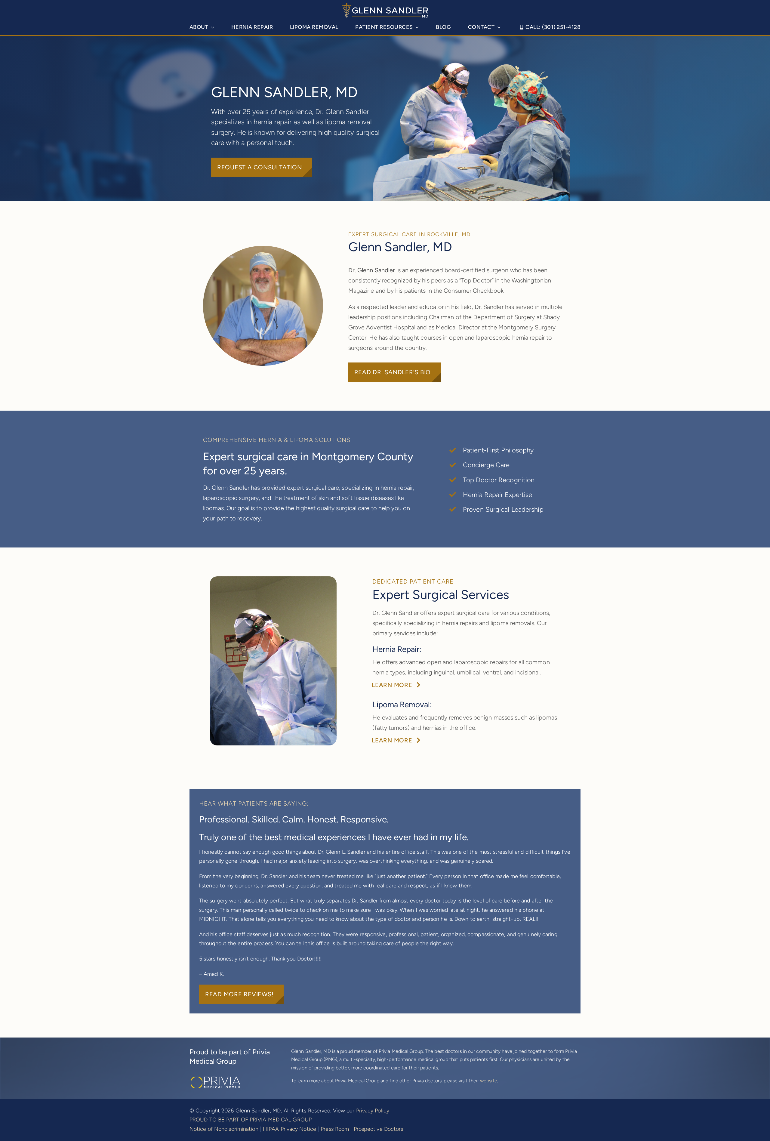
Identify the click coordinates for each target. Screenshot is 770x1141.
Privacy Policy (372, 1110)
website (488, 1081)
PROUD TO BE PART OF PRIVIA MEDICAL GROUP (250, 1119)
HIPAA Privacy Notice (289, 1129)
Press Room (335, 1129)
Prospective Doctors (378, 1129)
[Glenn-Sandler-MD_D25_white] (385, 6)
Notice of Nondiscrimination (223, 1129)
